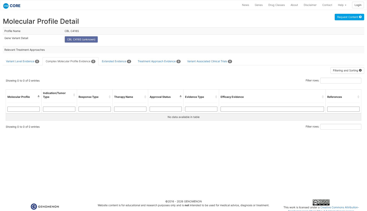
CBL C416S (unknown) (81, 39)
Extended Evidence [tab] (116, 61)
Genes (259, 5)
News (245, 5)
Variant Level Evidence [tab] (22, 61)
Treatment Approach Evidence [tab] (158, 61)
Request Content (348, 17)
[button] (38, 97)
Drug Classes (276, 5)
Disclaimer (310, 5)
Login (358, 5)
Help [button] (341, 5)
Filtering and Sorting (346, 70)
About (294, 5)
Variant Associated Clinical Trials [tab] (209, 61)
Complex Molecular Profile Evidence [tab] (70, 61)
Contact (327, 5)
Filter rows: (312, 80)
